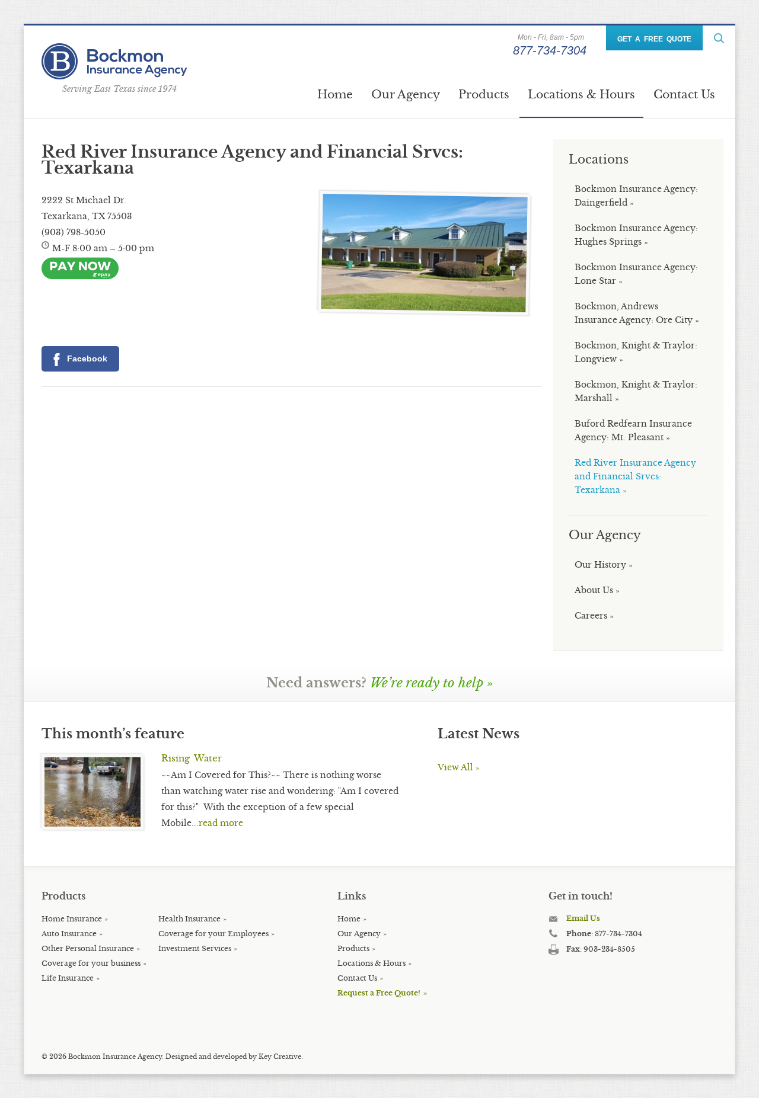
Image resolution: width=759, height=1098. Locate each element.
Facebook (85, 358)
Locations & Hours (581, 94)
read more (221, 823)
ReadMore (719, 38)
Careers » (594, 615)
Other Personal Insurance (88, 948)
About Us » (597, 590)
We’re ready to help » (431, 683)
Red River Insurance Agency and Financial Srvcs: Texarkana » (635, 476)
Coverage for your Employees (213, 933)
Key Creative (280, 1056)
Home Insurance (72, 918)
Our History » (604, 564)
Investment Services (194, 948)
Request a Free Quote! (378, 992)
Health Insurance (189, 918)
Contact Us (684, 94)
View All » (459, 767)
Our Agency (405, 94)
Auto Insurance (69, 933)
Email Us (583, 918)
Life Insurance (68, 978)
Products (483, 94)
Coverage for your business (91, 963)
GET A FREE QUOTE (654, 39)
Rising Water (191, 758)
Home (335, 94)
